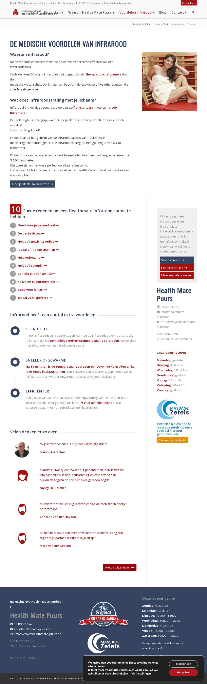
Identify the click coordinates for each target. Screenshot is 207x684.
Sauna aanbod (170, 260)
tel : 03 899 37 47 (82, 2)
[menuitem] (188, 3)
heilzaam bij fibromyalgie (37, 282)
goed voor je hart (31, 289)
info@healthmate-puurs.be (117, 2)
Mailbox (30, 678)
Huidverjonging (29, 257)
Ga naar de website (172, 440)
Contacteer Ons (172, 268)
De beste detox (29, 233)
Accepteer (183, 672)
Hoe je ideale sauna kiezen (30, 184)
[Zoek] (193, 12)
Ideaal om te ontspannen (37, 249)
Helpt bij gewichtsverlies (36, 241)
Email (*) (123, 628)
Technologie (189, 2)
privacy (143, 655)
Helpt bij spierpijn (31, 265)
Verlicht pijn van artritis (35, 273)
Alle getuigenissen (117, 567)
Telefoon (123, 641)
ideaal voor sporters (33, 298)
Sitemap (58, 678)
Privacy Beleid (44, 678)
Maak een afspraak (174, 275)
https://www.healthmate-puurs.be (37, 634)
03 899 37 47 (170, 307)
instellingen (143, 674)
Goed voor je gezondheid (37, 225)
